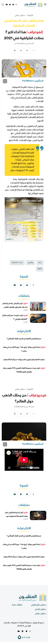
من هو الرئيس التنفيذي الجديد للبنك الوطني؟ (24, 338)
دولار (40, 262)
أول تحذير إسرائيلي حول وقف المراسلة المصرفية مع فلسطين (16, 516)
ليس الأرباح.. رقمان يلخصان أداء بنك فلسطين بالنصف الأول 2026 (15, 307)
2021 (40, 269)
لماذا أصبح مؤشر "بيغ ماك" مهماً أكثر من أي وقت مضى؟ (24, 349)
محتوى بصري (20, 389)
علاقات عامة (17, 605)
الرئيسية (30, 15)
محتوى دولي (20, 15)
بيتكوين (30, 262)
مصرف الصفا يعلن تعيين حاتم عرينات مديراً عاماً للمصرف (24, 359)
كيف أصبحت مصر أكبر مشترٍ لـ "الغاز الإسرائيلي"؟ (15, 317)
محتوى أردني (40, 609)
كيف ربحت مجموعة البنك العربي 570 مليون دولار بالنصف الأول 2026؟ (24, 370)
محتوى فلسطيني (38, 605)
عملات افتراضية (17, 262)
